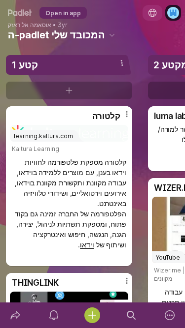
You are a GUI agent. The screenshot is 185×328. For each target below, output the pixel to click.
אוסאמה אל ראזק (29, 25)
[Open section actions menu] (122, 63)
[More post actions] (120, 118)
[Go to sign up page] (173, 13)
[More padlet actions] (169, 315)
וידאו (87, 244)
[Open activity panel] (53, 315)
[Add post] (92, 315)
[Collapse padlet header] (112, 35)
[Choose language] (152, 13)
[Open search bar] (131, 315)
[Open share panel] (15, 315)
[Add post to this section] (69, 90)
